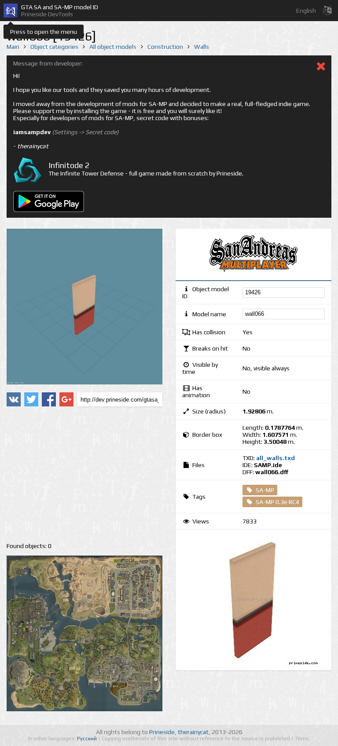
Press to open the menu (43, 31)
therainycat (193, 731)
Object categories (54, 46)
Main (13, 46)
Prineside (162, 731)
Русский (87, 738)
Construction (165, 46)
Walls (201, 46)
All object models (112, 46)
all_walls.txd (275, 457)
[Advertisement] (84, 474)
